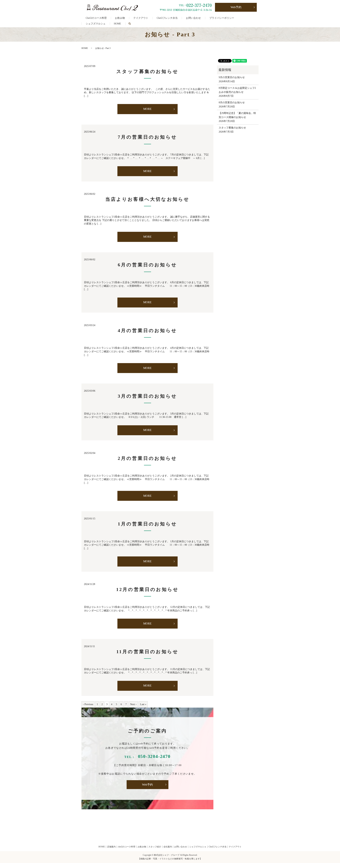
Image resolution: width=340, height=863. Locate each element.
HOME (117, 23)
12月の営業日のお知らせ (147, 589)
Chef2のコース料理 (96, 18)
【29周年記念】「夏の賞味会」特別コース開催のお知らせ (237, 115)
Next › (133, 704)
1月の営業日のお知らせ (147, 523)
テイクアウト (140, 18)
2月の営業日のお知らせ (147, 458)
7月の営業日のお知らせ (147, 137)
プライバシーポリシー (221, 18)
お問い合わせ (193, 18)
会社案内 (167, 846)
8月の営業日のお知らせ (232, 102)
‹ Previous (88, 704)
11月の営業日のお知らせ (147, 651)
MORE (147, 108)
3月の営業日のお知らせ (147, 396)
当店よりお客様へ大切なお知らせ (147, 199)
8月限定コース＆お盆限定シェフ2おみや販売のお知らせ (237, 90)
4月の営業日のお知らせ (147, 330)
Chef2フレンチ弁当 (167, 18)
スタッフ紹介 (154, 846)
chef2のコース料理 (126, 846)
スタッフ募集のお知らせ (147, 71)
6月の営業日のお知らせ (147, 264)
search (132, 23)
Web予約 (236, 7)
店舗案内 (111, 846)
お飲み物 (120, 18)
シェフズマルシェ (96, 23)
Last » (143, 704)
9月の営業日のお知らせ (232, 77)
